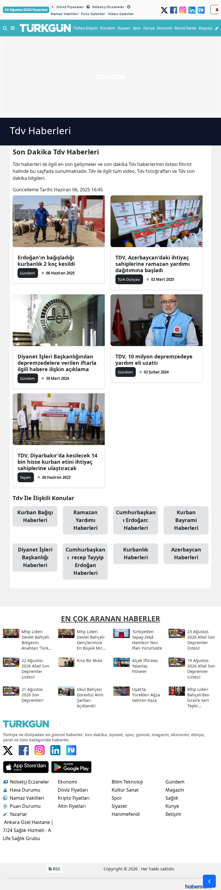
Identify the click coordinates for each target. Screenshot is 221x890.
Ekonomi (67, 782)
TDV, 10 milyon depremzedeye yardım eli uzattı (154, 359)
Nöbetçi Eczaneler (108, 7)
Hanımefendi (126, 814)
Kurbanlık (135, 553)
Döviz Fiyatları (73, 790)
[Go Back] (209, 881)
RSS (56, 869)
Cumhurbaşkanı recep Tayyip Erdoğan (85, 561)
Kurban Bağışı (35, 516)
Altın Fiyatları (72, 806)
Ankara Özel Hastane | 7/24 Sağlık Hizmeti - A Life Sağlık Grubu (28, 830)
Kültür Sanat (125, 790)
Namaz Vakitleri (64, 14)
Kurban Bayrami (186, 520)
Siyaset (119, 806)
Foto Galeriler (93, 14)
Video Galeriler (121, 14)
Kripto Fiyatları (73, 798)
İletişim (173, 814)
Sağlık (171, 798)
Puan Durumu (25, 806)
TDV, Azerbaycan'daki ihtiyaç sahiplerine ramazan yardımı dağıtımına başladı (152, 263)
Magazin (174, 790)
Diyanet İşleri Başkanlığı (35, 557)
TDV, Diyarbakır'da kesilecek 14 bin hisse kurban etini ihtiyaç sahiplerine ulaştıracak (57, 461)
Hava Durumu (25, 790)
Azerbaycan (186, 553)
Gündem (174, 782)
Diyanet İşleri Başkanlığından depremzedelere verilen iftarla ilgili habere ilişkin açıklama (57, 362)
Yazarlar (18, 814)
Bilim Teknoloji (127, 782)
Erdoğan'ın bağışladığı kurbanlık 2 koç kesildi (46, 260)
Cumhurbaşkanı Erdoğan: (136, 520)
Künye (172, 806)
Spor (117, 798)
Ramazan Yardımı (85, 520)
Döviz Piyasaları (70, 7)
